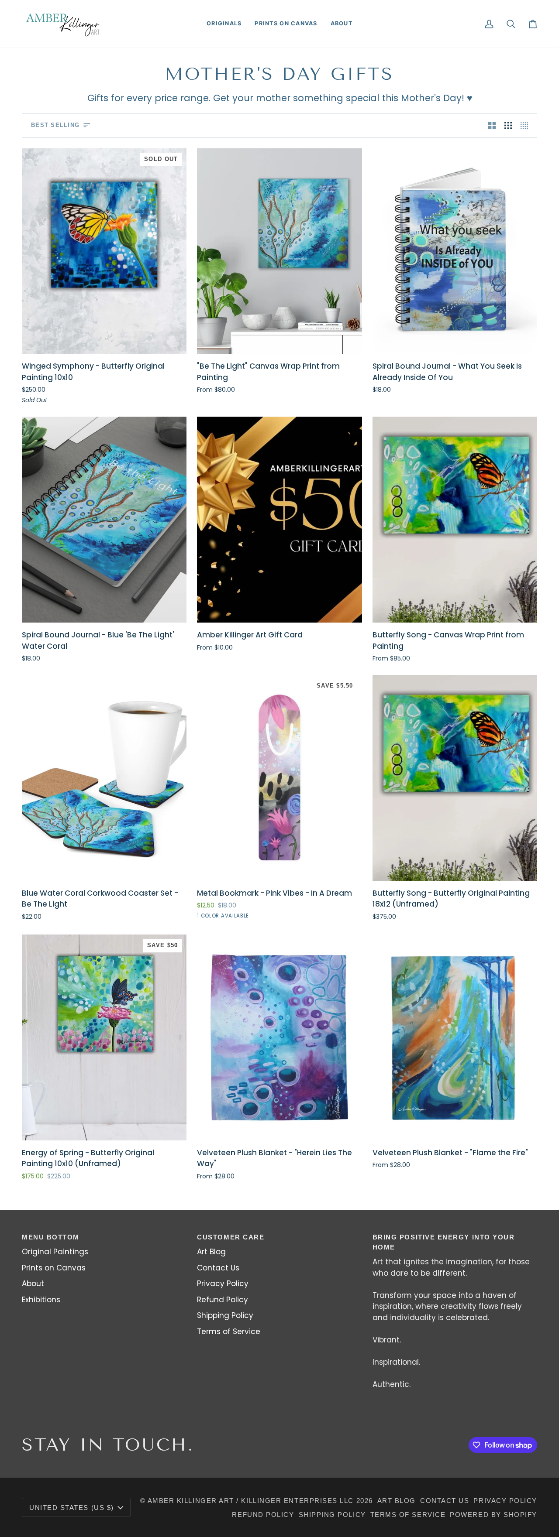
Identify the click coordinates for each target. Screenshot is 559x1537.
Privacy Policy (222, 1283)
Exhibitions (41, 1299)
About (33, 1283)
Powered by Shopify (493, 1514)
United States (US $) (71, 1507)
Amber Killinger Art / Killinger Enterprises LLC (251, 1500)
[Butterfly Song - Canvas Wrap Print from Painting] (455, 520)
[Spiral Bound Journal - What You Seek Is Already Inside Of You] (455, 251)
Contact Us (218, 1268)
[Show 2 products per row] (492, 125)
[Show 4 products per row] (526, 125)
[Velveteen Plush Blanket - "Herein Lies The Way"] (279, 1037)
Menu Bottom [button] (50, 1237)
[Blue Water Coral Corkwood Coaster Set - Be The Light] (104, 778)
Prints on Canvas (54, 1268)
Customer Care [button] (230, 1237)
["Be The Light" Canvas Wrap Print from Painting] (279, 251)
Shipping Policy (225, 1315)
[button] (224, 24)
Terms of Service (228, 1331)
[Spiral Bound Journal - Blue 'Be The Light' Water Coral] (104, 520)
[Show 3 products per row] (508, 125)
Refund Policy (222, 1299)
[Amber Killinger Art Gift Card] (279, 520)
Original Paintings (55, 1251)
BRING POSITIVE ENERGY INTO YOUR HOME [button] (444, 1242)
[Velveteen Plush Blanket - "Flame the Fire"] (455, 1037)
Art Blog (211, 1251)
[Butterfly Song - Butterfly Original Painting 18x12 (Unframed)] (455, 778)
